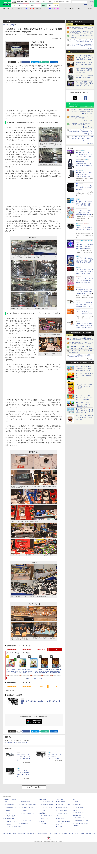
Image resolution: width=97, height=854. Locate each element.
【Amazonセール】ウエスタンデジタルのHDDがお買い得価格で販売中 (84, 187)
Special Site (74, 52)
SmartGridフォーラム (26, 801)
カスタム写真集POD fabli (81, 820)
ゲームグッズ (41, 649)
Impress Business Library (27, 807)
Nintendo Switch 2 (12, 649)
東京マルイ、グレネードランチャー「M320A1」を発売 (54, 756)
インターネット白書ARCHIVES (12, 827)
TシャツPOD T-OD (46, 807)
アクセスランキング (77, 21)
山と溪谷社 (42, 813)
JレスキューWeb (62, 810)
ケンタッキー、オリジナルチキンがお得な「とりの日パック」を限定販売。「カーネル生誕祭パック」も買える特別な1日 (81, 348)
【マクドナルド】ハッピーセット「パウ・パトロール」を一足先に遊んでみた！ (84, 404)
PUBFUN (75, 810)
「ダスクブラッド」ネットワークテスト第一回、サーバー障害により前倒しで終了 (84, 271)
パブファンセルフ (79, 812)
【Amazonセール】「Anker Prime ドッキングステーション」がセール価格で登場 (84, 174)
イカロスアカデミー (63, 813)
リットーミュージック (47, 801)
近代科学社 (42, 821)
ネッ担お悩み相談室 (9, 816)
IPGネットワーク (77, 815)
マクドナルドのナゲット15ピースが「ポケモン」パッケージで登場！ (84, 386)
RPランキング (73, 106)
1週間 (83, 24)
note (46, 62)
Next (59, 665)
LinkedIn (55, 62)
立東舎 (43, 810)
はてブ (36, 62)
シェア (27, 62)
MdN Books (61, 818)
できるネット (7, 824)
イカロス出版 (59, 799)
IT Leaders (7, 810)
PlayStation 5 (26, 649)
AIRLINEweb (61, 801)
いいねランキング (87, 106)
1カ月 (90, 24)
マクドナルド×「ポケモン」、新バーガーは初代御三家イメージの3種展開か (84, 397)
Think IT (6, 801)
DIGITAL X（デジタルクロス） (28, 813)
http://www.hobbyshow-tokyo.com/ (15, 742)
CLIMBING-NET (45, 818)
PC (44, 8)
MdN (57, 816)
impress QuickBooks (80, 807)
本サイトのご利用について (9, 833)
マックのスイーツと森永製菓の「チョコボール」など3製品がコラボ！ (84, 417)
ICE (74, 799)
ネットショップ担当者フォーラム (29, 804)
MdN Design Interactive (64, 821)
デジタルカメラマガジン (10, 821)
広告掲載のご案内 (31, 833)
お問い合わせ (21, 833)
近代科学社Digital (45, 823)
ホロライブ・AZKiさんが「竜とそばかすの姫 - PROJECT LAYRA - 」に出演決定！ (84, 280)
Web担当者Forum (9, 804)
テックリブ (59, 824)
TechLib (60, 826)
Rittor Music (43, 799)
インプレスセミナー (26, 810)
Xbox (41, 686)
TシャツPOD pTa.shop (81, 818)
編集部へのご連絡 (42, 833)
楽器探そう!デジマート (47, 804)
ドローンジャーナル (9, 813)
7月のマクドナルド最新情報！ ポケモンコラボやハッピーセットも (82, 363)
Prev (7, 665)
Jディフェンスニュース (64, 804)
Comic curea (78, 804)
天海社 (76, 801)
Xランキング (74, 104)
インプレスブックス (26, 820)
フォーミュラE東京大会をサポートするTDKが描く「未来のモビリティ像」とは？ (84, 83)
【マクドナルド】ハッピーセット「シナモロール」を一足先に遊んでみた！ (84, 411)
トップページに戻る (34, 787)
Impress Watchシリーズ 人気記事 (81, 332)
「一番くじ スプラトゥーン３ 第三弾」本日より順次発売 (84, 229)
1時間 (69, 24)
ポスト (13, 62)
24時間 (76, 24)
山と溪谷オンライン (46, 815)
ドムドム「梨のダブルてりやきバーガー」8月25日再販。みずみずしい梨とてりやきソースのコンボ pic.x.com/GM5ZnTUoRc (81, 138)
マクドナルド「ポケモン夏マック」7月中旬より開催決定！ (84, 375)
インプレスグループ (74, 833)
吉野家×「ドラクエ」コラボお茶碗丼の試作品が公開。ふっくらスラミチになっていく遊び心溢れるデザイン (81, 45)
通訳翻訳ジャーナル (63, 807)
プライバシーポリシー (54, 833)
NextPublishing (24, 823)
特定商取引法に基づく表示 (88, 833)
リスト (18, 62)
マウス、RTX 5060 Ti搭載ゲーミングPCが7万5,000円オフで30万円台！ (84, 70)
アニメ (55, 649)
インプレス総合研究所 (10, 807)
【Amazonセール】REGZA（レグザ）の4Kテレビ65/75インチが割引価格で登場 (84, 203)
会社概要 (64, 833)
